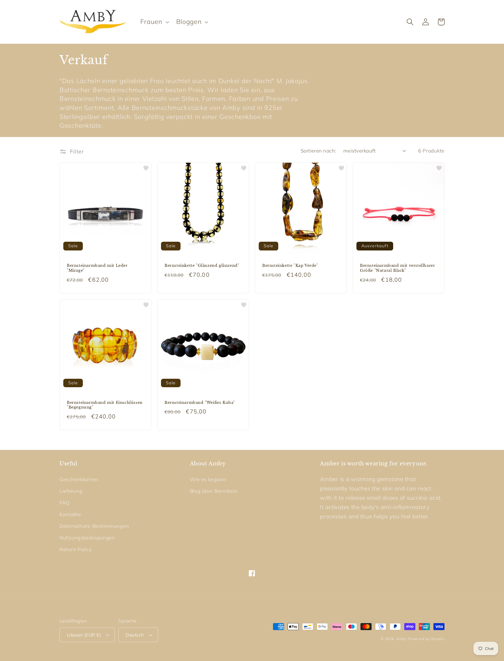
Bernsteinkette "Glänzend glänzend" (201, 265)
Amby (401, 639)
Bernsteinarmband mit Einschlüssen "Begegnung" (105, 405)
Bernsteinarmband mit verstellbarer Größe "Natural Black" (397, 268)
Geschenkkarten (79, 479)
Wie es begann (208, 479)
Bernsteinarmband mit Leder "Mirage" (97, 268)
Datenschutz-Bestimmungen (94, 526)
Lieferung (71, 491)
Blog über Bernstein (214, 491)
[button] (154, 22)
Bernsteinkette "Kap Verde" (290, 265)
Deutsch (135, 635)
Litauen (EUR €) (84, 635)
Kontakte (70, 514)
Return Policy (76, 549)
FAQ (65, 502)
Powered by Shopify (426, 639)
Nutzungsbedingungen (87, 537)
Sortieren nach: (318, 151)
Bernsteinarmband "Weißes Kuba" (199, 402)
